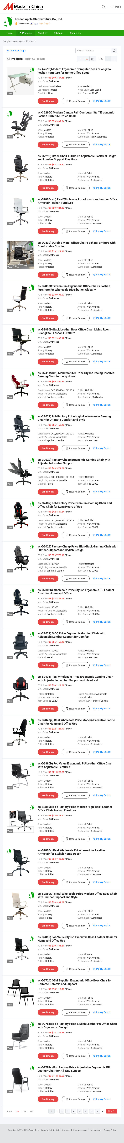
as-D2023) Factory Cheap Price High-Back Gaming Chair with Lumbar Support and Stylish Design (77, 548)
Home (9, 32)
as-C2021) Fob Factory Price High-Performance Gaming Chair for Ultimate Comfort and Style (74, 418)
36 (24, 1111)
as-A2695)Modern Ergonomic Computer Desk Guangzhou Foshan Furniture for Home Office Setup (75, 70)
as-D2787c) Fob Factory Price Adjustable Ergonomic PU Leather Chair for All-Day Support (74, 1069)
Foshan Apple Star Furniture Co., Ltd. (39, 19)
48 (31, 1111)
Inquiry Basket (103, 100)
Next (110, 1111)
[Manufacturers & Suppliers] (23, 6)
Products (26, 32)
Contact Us (75, 32)
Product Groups (17, 50)
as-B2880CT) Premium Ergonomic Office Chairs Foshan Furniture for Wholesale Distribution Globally (74, 287)
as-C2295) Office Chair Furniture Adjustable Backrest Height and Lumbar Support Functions (77, 157)
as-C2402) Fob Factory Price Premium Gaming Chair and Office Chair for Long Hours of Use (75, 504)
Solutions (58, 32)
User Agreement (80, 1130)
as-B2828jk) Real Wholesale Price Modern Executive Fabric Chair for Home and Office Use (76, 721)
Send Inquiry (48, 101)
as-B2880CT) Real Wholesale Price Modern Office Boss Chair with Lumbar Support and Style (77, 895)
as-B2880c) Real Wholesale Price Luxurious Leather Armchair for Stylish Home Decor (71, 852)
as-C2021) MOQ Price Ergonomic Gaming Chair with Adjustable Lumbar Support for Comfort (71, 635)
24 (17, 1111)
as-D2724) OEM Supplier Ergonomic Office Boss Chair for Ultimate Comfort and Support (75, 982)
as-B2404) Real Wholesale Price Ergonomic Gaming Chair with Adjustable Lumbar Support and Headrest (75, 678)
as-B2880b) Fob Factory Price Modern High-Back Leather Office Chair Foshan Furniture (75, 808)
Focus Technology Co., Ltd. (41, 1130)
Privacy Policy (110, 1130)
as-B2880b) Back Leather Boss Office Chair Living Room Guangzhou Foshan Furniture (74, 331)
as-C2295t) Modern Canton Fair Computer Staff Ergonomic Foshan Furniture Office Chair (76, 114)
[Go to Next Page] (114, 58)
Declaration (95, 1130)
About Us (42, 32)
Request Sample (77, 101)
